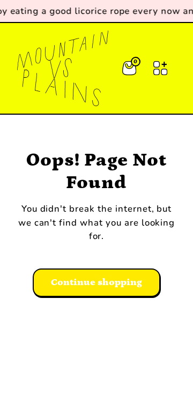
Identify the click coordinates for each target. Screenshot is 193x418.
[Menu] (160, 68)
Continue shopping (96, 282)
